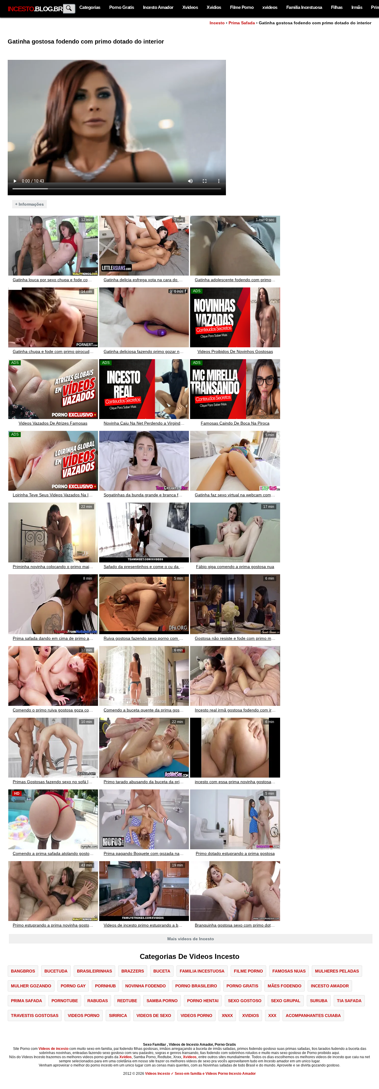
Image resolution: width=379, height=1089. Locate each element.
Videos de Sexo (153, 1015)
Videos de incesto (53, 1049)
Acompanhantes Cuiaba (313, 1015)
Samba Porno (162, 1000)
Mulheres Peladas (337, 971)
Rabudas (97, 1000)
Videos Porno (83, 1015)
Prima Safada (242, 22)
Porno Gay (73, 986)
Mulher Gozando (31, 986)
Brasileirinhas (94, 971)
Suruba (318, 1000)
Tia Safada (349, 1000)
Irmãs (356, 7)
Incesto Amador (158, 7)
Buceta (161, 971)
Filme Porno (242, 7)
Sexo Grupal (286, 1000)
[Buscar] (69, 9)
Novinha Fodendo (145, 986)
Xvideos (190, 7)
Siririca (118, 1015)
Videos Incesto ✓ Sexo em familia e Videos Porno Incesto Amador (200, 1074)
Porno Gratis (121, 7)
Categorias (89, 7)
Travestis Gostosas (34, 1015)
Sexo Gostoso (244, 1000)
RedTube (127, 1000)
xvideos (269, 7)
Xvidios (214, 7)
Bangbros (23, 971)
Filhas (337, 7)
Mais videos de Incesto (190, 938)
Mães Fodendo (284, 986)
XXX (272, 1015)
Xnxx (227, 1015)
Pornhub (105, 986)
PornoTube (65, 1000)
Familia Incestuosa (304, 7)
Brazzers (132, 971)
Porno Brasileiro (196, 986)
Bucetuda (56, 971)
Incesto (217, 22)
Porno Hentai (203, 1000)
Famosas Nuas (289, 971)
